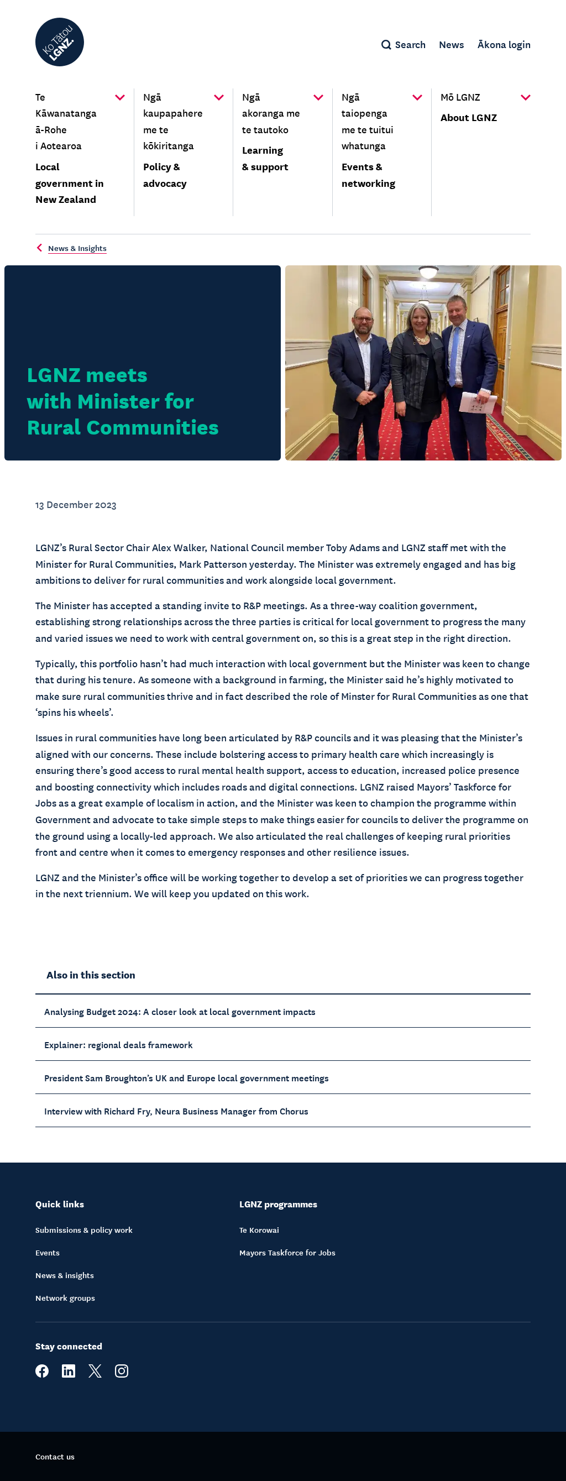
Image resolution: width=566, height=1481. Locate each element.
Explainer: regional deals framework (118, 1044)
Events (47, 1252)
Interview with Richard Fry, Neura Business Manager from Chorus (176, 1110)
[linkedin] (68, 1374)
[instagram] (121, 1374)
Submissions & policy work (84, 1229)
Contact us (55, 1456)
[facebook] (42, 1374)
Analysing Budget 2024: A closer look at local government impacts (180, 1010)
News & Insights (77, 248)
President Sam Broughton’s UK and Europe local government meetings (186, 1077)
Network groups (65, 1297)
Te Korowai (259, 1229)
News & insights (64, 1275)
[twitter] (95, 1374)
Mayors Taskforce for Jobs (287, 1252)
